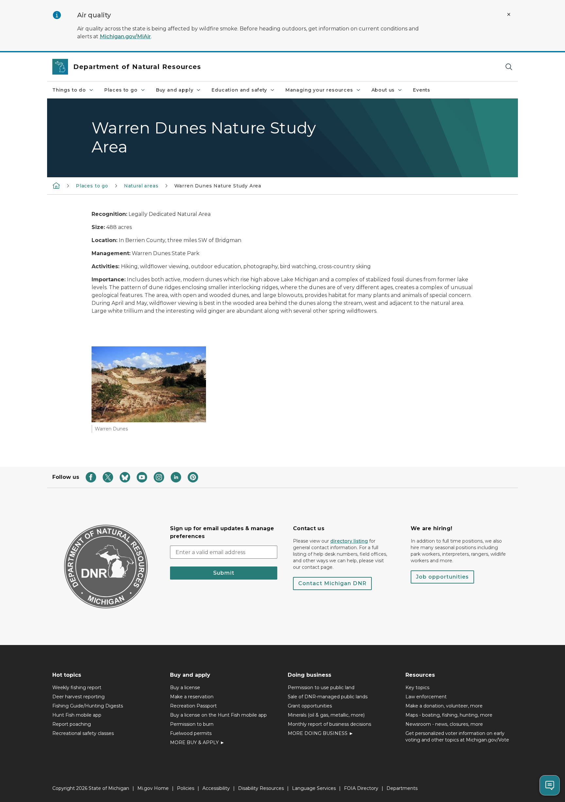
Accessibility (216, 788)
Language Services (314, 788)
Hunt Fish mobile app (76, 715)
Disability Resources (261, 788)
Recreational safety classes (83, 733)
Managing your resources (319, 90)
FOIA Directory (361, 788)
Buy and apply (175, 90)
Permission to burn (192, 724)
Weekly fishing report (76, 687)
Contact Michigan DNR (332, 583)
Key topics (417, 687)
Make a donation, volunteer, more (444, 706)
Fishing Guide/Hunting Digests (87, 706)
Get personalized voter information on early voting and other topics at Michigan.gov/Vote (457, 736)
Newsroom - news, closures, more (444, 724)
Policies (185, 788)
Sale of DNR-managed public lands (328, 697)
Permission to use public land (321, 687)
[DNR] (56, 185)
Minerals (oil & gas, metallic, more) (326, 715)
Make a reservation (192, 697)
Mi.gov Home (153, 788)
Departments (402, 788)
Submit (223, 573)
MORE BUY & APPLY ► (197, 742)
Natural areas (141, 186)
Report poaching (71, 724)
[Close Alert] (508, 14)
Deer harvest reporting (78, 697)
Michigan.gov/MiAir (125, 36)
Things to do (69, 90)
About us (383, 90)
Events (421, 90)
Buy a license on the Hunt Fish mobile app (218, 715)
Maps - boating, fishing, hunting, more (448, 715)
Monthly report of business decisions (329, 724)
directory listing (349, 541)
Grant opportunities (310, 706)
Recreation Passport (193, 706)
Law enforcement (426, 697)
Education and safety (239, 90)
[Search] (509, 67)
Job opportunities (442, 577)
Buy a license (185, 687)
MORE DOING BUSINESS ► (320, 733)
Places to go (121, 90)
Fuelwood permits (191, 733)
